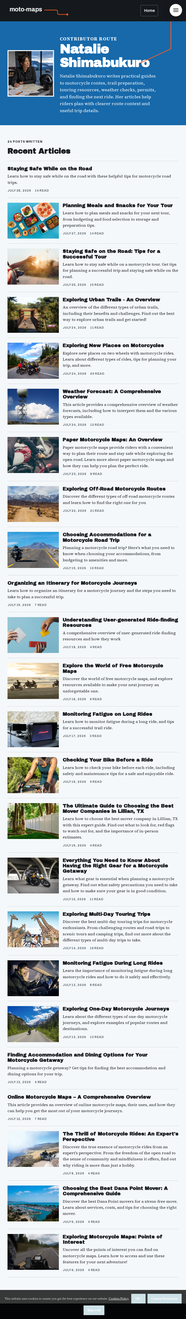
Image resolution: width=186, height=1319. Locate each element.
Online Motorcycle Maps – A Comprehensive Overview (79, 1097)
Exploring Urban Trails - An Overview (111, 299)
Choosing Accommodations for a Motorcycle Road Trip (107, 537)
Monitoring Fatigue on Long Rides (107, 714)
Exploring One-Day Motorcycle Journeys (116, 1008)
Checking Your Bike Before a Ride (108, 759)
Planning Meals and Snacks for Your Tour (118, 205)
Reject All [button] (94, 1310)
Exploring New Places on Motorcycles (113, 345)
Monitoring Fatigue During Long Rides (113, 963)
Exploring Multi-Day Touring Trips (106, 914)
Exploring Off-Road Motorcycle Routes (114, 488)
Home (149, 10)
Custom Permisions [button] (164, 1298)
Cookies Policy (119, 1298)
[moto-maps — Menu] (176, 10)
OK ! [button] (138, 1298)
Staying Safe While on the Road (50, 168)
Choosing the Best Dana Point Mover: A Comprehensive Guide (115, 1191)
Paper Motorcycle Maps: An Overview (113, 439)
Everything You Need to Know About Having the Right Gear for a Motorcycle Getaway (115, 866)
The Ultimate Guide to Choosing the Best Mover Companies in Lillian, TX (118, 808)
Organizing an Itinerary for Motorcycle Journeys (72, 583)
